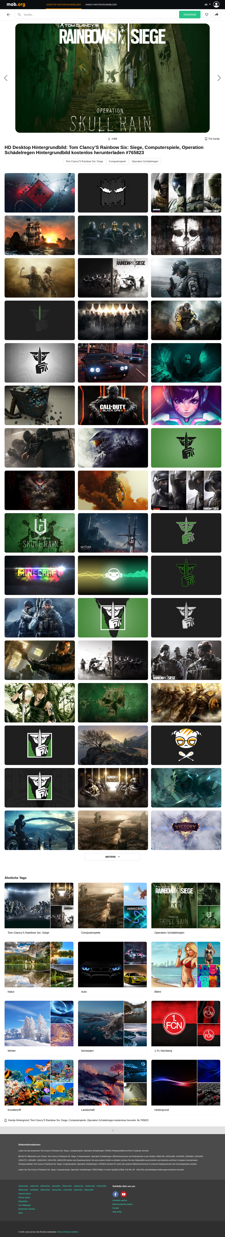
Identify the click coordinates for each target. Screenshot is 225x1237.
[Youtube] (124, 1197)
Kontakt (115, 1208)
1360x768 (78, 1190)
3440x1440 (90, 1186)
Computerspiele (117, 161)
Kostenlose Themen (26, 1209)
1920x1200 (56, 1190)
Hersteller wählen (119, 1200)
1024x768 (67, 1190)
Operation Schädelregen (145, 161)
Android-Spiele (24, 1194)
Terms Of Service (64, 1232)
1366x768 (34, 1186)
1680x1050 (45, 1190)
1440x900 (34, 1190)
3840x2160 (45, 1186)
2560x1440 (67, 1186)
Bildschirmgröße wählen (122, 1204)
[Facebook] (116, 1197)
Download (190, 14)
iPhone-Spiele (24, 1197)
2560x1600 (89, 1190)
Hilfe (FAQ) (117, 1212)
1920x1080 (23, 1186)
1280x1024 (78, 1186)
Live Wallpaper (24, 1205)
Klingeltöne (23, 1201)
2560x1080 (101, 1186)
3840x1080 (23, 1190)
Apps (20, 1213)
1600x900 (56, 1186)
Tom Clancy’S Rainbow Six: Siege (84, 161)
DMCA (75, 1232)
